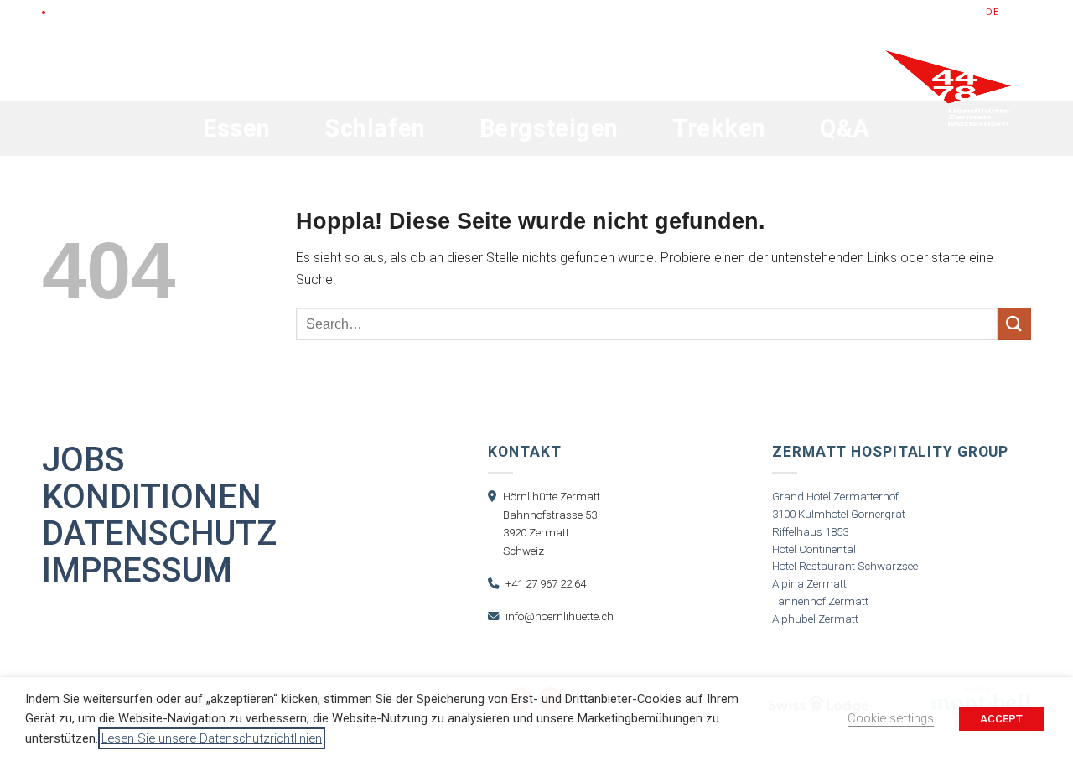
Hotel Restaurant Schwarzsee (845, 566)
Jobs (83, 460)
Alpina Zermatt (809, 583)
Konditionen (152, 497)
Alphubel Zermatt (815, 619)
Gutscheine (836, 12)
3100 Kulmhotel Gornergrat (838, 514)
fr (1025, 12)
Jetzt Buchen (928, 12)
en (1009, 12)
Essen (237, 128)
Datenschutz (159, 533)
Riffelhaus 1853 (810, 531)
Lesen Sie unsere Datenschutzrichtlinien (211, 738)
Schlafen (375, 128)
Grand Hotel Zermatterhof (835, 496)
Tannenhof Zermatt (820, 601)
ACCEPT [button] (1001, 718)
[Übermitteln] (1014, 324)
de (992, 12)
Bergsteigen (549, 128)
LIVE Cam (75, 12)
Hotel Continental (814, 549)
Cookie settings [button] (891, 718)
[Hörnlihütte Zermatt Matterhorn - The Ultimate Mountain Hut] (948, 127)
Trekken (719, 128)
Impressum (137, 570)
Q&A (845, 128)
